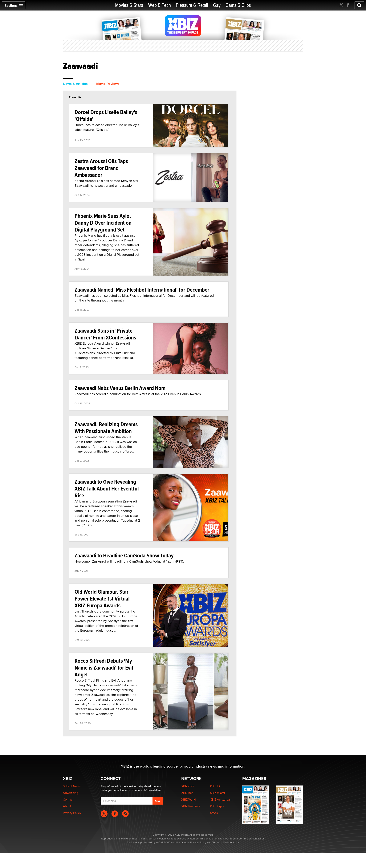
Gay (217, 5)
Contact (68, 799)
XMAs (214, 813)
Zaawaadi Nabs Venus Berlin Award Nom (120, 388)
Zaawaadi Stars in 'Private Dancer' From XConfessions (105, 334)
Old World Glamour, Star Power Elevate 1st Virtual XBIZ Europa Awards (102, 598)
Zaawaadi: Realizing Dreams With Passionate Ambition (106, 427)
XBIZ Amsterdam (221, 799)
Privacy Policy (72, 813)
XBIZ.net (187, 793)
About (67, 806)
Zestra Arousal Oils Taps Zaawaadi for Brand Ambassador (101, 168)
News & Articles (75, 83)
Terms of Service (222, 842)
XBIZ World (188, 799)
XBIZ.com (187, 786)
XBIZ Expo (217, 806)
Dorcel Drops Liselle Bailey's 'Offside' (106, 115)
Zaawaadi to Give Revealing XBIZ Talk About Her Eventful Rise (107, 488)
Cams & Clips (238, 5)
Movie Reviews (108, 83)
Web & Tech (159, 5)
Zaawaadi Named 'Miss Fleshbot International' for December (142, 289)
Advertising (70, 793)
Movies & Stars (129, 5)
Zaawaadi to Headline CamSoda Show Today (124, 555)
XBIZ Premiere (190, 806)
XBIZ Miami (217, 793)
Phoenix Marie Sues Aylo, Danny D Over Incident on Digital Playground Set (103, 223)
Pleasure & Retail (192, 5)
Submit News (71, 786)
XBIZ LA (215, 786)
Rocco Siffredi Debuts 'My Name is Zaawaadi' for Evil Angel (104, 668)
